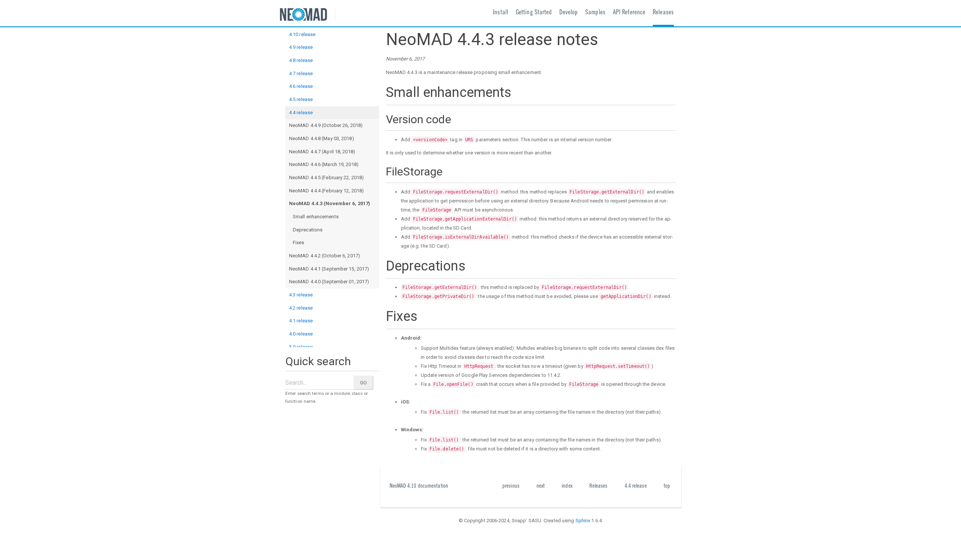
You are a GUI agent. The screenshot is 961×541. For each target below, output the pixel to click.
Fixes (298, 242)
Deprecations (307, 230)
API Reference (629, 13)
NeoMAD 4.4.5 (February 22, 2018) (326, 177)
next (540, 486)
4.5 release (301, 99)
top (667, 486)
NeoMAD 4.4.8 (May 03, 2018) (321, 138)
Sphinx (582, 520)
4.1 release (301, 320)
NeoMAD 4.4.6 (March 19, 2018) (323, 164)
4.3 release (301, 295)
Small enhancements (316, 216)
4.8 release (301, 60)
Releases (663, 13)
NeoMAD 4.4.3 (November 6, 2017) (329, 203)
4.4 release (301, 112)
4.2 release (301, 308)
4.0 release (301, 334)
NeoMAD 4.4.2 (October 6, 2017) (324, 255)
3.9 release (301, 347)
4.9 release (301, 47)
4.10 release (302, 34)
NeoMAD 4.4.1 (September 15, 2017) (329, 269)
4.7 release (301, 73)
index (567, 486)
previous (511, 486)
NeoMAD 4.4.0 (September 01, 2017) (329, 281)
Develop (568, 13)
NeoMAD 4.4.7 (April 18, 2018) (322, 151)
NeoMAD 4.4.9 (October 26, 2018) (326, 125)
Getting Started (534, 13)
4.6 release (301, 86)
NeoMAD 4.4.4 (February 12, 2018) (326, 190)
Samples (595, 13)
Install (500, 13)
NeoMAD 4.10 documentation (419, 486)
